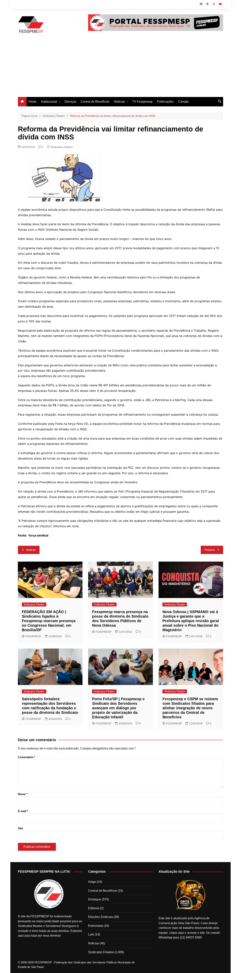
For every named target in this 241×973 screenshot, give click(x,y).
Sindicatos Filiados (62, 146)
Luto (91, 934)
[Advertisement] (120, 68)
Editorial (93, 908)
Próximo (209, 549)
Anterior (31, 549)
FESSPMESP (33, 636)
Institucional (49, 101)
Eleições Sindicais (100, 916)
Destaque (94, 899)
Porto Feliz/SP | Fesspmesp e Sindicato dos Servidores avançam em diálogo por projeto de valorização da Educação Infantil (118, 708)
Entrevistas (95, 925)
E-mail (23, 811)
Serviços (70, 101)
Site (20, 828)
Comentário (26, 757)
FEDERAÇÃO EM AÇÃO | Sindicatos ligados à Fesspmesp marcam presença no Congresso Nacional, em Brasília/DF (49, 621)
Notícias (119, 101)
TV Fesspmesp (142, 101)
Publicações (165, 101)
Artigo (92, 881)
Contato (183, 101)
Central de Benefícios (95, 101)
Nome (22, 794)
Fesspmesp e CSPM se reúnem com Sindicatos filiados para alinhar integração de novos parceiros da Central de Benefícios (190, 708)
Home (32, 101)
